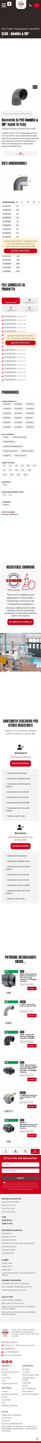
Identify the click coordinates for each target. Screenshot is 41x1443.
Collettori (7, 1297)
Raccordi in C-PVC (9, 1237)
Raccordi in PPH (8, 1253)
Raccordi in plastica (21, 29)
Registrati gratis (20, 763)
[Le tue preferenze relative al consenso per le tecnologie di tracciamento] (37, 1439)
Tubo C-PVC (7, 1224)
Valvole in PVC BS (8, 1205)
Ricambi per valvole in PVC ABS (14, 1290)
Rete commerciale (29, 1389)
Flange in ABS (7, 1263)
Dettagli (31, 988)
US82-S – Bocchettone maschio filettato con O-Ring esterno (29, 1125)
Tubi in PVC (7, 1220)
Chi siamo (25, 1369)
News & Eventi (27, 1391)
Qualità (25, 1386)
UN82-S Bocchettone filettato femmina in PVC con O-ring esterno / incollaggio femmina (28, 977)
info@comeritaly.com (10, 1342)
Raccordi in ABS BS (9, 1247)
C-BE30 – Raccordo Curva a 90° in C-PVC (28, 1005)
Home (4, 29)
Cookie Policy (7, 1418)
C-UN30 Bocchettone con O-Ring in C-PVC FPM (28, 1097)
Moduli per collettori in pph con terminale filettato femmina (18, 1308)
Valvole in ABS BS (8, 1212)
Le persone (26, 1383)
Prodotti (10, 29)
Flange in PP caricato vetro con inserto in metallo (18, 1274)
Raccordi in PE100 (8, 1250)
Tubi (4, 1217)
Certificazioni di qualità (28, 1379)
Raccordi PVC (34, 29)
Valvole (5, 1369)
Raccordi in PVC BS (9, 1240)
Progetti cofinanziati (30, 1394)
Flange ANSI (6, 1270)
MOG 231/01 (6, 1421)
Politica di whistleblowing (12, 1424)
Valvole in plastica (11, 1199)
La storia (26, 1372)
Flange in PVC (7, 1267)
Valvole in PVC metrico (10, 1202)
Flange (5, 1260)
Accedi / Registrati (21, 251)
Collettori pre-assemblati (12, 1300)
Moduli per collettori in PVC (13, 1303)
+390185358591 (9, 1349)
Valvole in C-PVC (8, 1209)
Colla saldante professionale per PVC (17, 1287)
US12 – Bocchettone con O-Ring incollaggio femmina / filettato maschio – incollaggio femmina (28, 1068)
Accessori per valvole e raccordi (15, 1284)
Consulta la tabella (21, 622)
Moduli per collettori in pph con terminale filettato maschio (18, 1313)
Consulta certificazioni (10, 514)
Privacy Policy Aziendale (11, 1415)
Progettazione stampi (30, 1375)
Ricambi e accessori (11, 1280)
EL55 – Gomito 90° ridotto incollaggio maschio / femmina (27, 1036)
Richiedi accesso (20, 846)
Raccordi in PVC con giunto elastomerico (18, 1243)
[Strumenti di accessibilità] (9, 4)
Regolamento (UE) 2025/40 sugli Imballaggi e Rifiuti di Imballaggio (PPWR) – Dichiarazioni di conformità (19, 1429)
